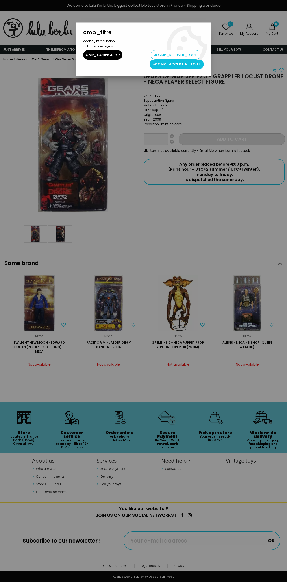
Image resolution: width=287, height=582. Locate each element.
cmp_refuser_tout (177, 54)
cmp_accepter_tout (178, 64)
